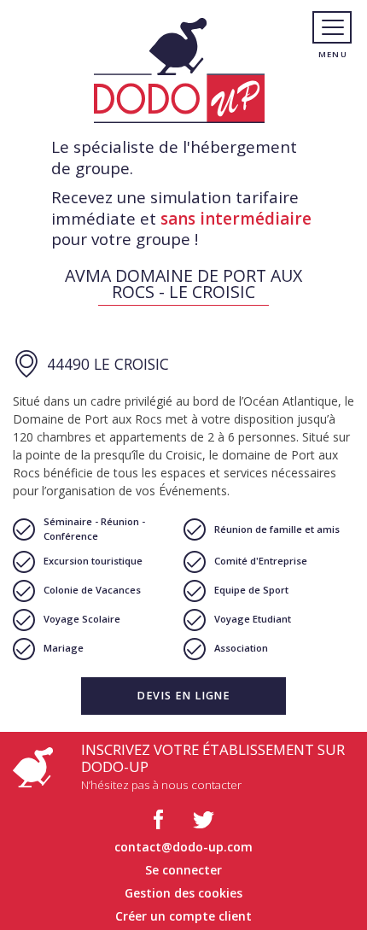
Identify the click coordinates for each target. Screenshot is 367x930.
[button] (183, 696)
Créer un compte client (183, 916)
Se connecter (183, 870)
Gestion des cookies (183, 893)
